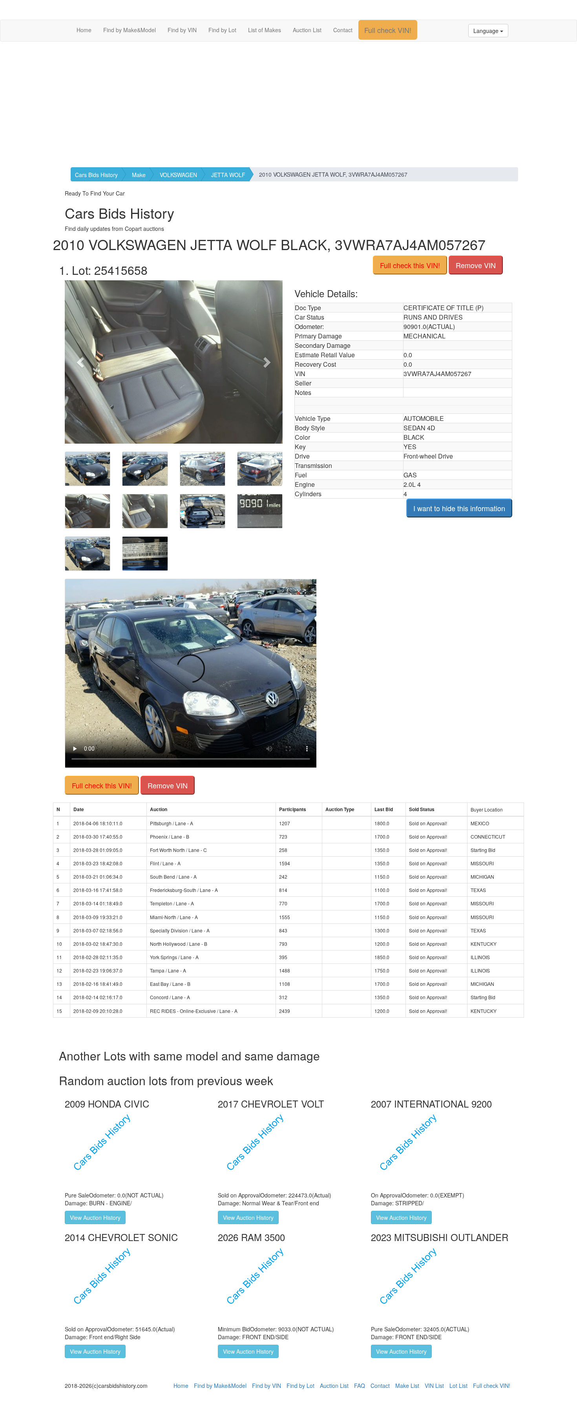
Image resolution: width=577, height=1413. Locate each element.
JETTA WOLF (228, 175)
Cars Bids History (96, 175)
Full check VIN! (387, 30)
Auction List (307, 30)
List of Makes (264, 30)
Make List (407, 1385)
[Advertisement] (288, 104)
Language (486, 31)
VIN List (434, 1385)
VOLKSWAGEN (178, 175)
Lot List (458, 1385)
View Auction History (95, 1217)
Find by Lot (222, 30)
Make (139, 175)
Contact (342, 30)
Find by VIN (182, 30)
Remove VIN (476, 265)
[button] (81, 362)
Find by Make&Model (129, 30)
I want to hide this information (459, 508)
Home (84, 30)
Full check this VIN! (410, 265)
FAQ (359, 1385)
